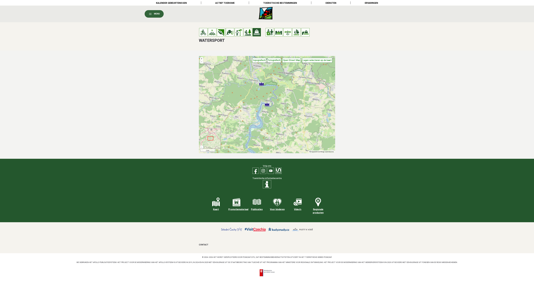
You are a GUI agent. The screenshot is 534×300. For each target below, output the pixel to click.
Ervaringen (371, 3)
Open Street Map (291, 60)
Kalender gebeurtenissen (171, 3)
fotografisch (274, 60)
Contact (203, 245)
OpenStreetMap (317, 152)
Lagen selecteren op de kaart (317, 60)
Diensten (331, 3)
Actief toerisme (225, 3)
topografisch (259, 60)
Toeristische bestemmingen (280, 3)
